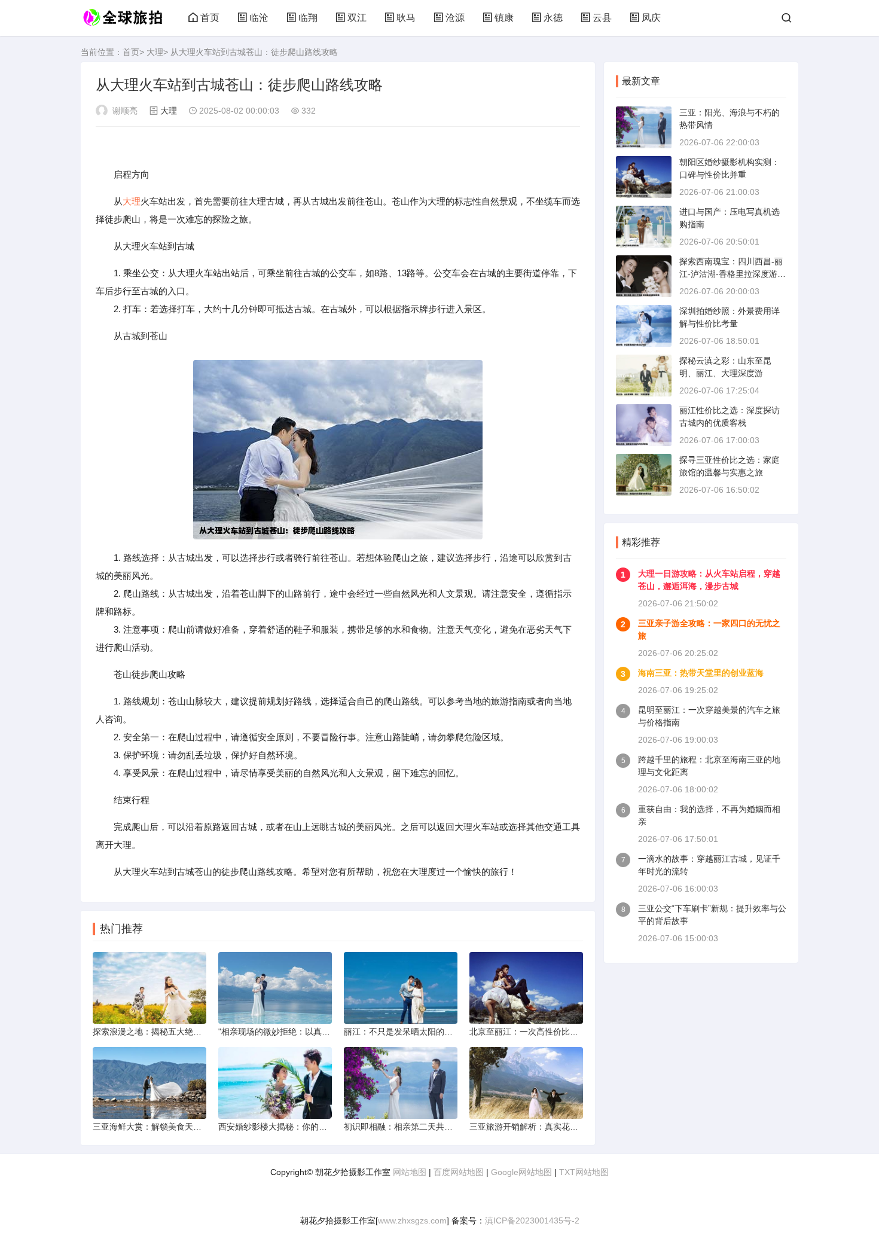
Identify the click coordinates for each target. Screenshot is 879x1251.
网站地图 (409, 1172)
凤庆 (651, 18)
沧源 (455, 18)
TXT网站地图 (584, 1172)
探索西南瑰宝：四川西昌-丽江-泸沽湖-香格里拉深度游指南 (732, 274)
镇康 (504, 18)
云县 (602, 18)
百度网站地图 (459, 1172)
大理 (154, 52)
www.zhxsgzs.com (412, 1220)
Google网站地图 (521, 1172)
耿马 (406, 18)
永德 (553, 18)
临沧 (258, 18)
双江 (357, 18)
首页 (209, 18)
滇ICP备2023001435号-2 (532, 1220)
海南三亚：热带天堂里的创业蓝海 (701, 673)
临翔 (308, 18)
